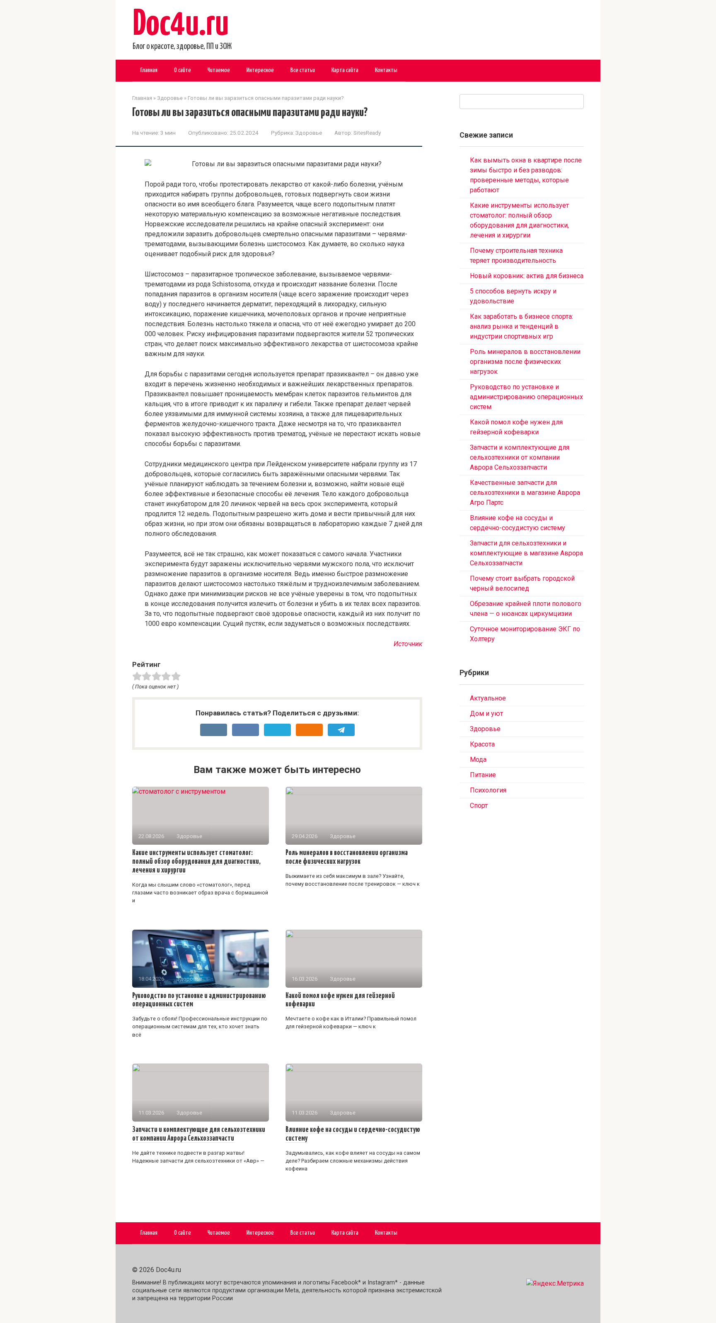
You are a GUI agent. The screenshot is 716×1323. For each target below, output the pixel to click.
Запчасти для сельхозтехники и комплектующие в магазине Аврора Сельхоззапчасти (526, 553)
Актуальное (488, 698)
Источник (408, 644)
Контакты (386, 70)
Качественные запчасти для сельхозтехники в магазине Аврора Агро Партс (525, 492)
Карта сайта (344, 70)
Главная (148, 70)
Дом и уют (486, 713)
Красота (482, 744)
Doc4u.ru (181, 24)
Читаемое (219, 70)
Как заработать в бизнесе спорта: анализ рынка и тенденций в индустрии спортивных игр (521, 326)
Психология (488, 790)
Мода (478, 759)
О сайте (182, 70)
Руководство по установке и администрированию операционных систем (526, 397)
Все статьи (302, 70)
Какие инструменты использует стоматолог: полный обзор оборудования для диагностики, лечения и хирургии (196, 861)
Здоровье (308, 132)
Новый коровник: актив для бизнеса (526, 276)
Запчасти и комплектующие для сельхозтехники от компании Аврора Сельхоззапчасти (519, 457)
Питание (483, 775)
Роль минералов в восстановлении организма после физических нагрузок (346, 857)
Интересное (260, 70)
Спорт (479, 805)
